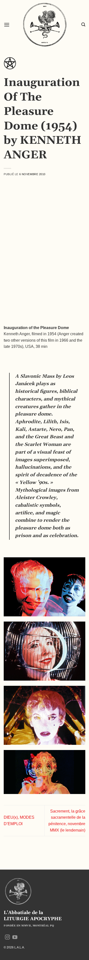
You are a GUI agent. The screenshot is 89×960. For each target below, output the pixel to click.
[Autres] (10, 65)
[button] (7, 25)
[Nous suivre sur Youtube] (14, 937)
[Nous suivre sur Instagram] (7, 937)
